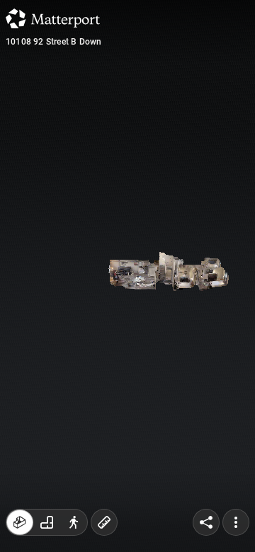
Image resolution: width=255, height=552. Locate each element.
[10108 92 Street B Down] (127, 276)
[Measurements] (104, 522)
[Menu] (235, 522)
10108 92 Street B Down (53, 42)
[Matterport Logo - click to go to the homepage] (53, 18)
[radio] (19, 522)
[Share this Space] (206, 522)
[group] (47, 522)
